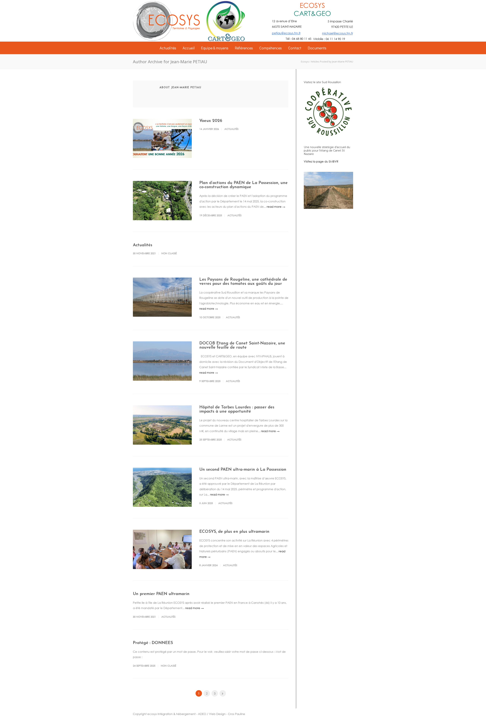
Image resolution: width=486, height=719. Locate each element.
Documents (317, 47)
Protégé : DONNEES (153, 643)
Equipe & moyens (214, 47)
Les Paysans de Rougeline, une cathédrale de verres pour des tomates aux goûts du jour (243, 281)
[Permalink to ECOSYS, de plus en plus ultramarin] (162, 549)
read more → (276, 206)
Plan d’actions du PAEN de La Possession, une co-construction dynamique (243, 185)
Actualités (168, 47)
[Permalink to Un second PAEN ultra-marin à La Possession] (162, 487)
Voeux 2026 (210, 121)
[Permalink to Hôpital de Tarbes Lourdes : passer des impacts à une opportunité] (162, 425)
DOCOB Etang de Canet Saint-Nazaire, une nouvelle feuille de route (242, 345)
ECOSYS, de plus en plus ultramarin (234, 532)
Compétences (270, 47)
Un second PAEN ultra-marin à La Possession (242, 469)
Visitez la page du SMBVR (321, 161)
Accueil (189, 47)
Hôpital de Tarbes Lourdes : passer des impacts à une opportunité (236, 409)
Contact (294, 47)
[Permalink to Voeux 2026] (162, 138)
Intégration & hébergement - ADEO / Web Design (192, 714)
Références (244, 47)
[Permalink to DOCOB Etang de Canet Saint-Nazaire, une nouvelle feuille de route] (162, 361)
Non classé (169, 253)
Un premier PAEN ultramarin (161, 594)
